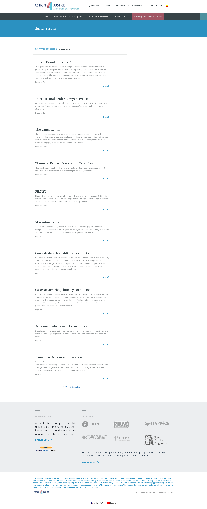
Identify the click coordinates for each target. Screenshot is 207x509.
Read (105, 86)
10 (70, 387)
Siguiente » (76, 387)
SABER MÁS (42, 439)
